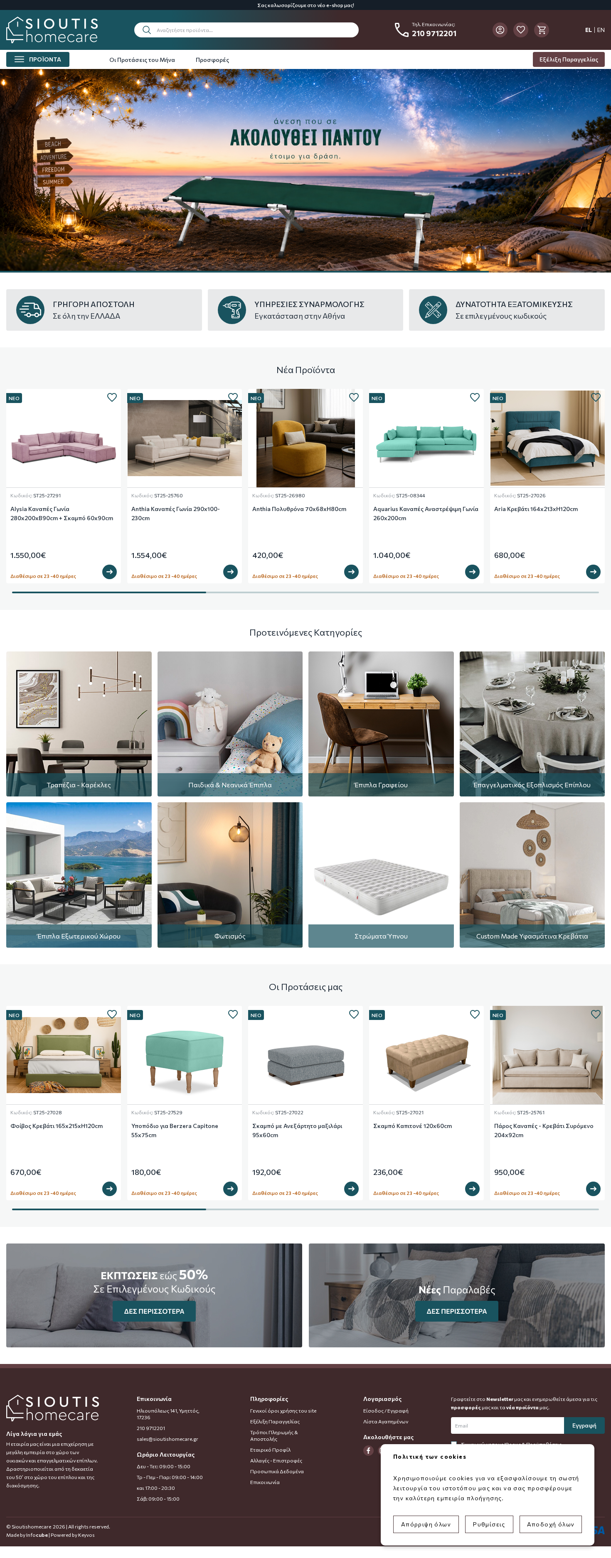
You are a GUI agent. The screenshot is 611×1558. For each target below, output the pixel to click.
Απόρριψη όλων (426, 1524)
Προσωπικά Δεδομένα (277, 1471)
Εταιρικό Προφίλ (270, 1449)
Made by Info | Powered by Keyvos (50, 1535)
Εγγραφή (584, 1425)
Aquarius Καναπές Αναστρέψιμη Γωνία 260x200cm (425, 513)
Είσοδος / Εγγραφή (386, 1410)
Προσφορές (212, 59)
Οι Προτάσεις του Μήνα (142, 59)
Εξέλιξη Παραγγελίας (569, 59)
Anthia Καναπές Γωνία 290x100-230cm (175, 513)
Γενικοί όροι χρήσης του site (283, 1410)
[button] (246, 29)
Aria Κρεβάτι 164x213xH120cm (536, 508)
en (601, 30)
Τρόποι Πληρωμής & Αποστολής (274, 1435)
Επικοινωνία (265, 1482)
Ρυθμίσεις (489, 1524)
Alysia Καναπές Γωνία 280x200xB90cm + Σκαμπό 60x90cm (61, 513)
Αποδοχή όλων (551, 1524)
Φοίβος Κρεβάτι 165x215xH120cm (56, 1125)
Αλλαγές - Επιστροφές (276, 1460)
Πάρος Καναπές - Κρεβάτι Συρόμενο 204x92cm (544, 1130)
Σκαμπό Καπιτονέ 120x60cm (412, 1125)
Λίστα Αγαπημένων (385, 1421)
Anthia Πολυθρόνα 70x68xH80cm (299, 508)
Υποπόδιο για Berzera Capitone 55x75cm (174, 1130)
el (588, 30)
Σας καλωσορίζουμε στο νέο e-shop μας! (305, 5)
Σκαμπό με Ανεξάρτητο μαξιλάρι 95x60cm (297, 1130)
